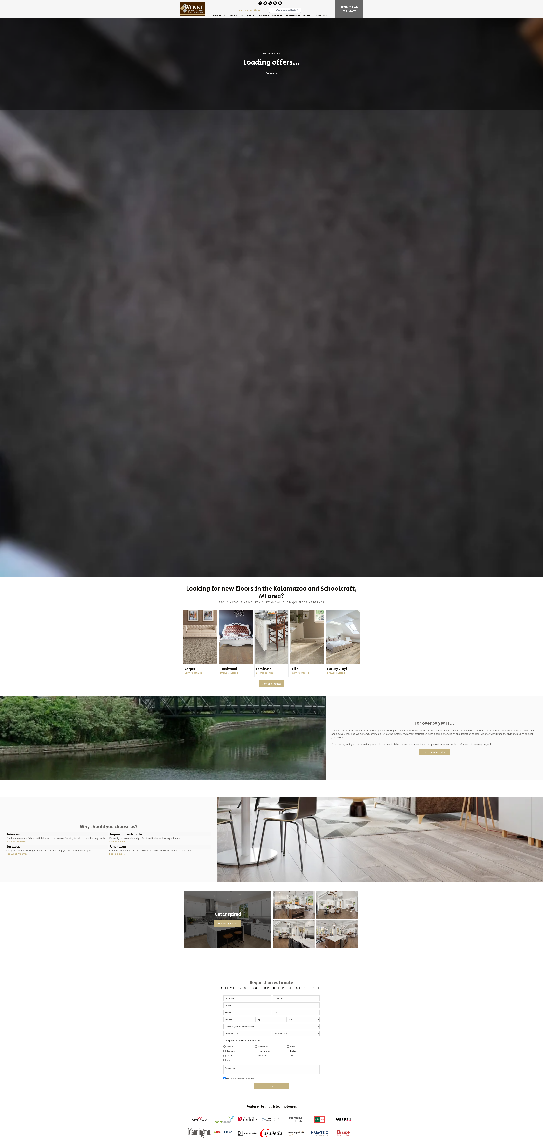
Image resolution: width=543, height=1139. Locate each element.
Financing (277, 15)
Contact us (271, 73)
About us (308, 15)
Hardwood (293, 1051)
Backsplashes (263, 1046)
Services (233, 15)
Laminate (230, 1055)
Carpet (292, 1046)
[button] (219, 15)
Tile (291, 1055)
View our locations (249, 10)
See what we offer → (18, 853)
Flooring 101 (248, 15)
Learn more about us (434, 752)
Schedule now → (118, 841)
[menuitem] (260, 3)
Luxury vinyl (262, 1055)
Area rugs (230, 1046)
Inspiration (293, 15)
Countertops (231, 1051)
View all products (271, 683)
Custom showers (264, 1051)
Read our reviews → (17, 841)
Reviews (264, 15)
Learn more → (117, 853)
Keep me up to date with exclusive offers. (240, 1078)
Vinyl (228, 1060)
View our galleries (228, 923)
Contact (321, 15)
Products (219, 15)
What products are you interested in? (241, 1040)
